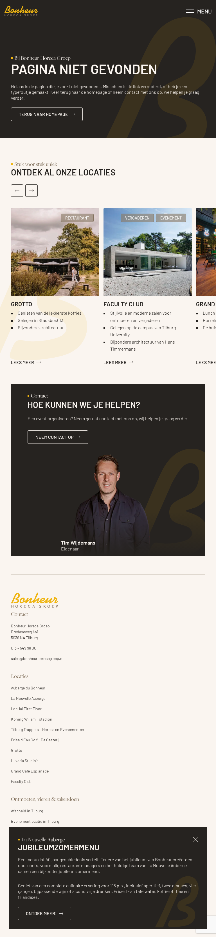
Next (31, 190)
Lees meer (22, 362)
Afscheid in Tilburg (27, 810)
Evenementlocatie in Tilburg (35, 821)
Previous (17, 190)
